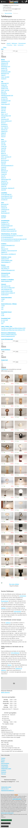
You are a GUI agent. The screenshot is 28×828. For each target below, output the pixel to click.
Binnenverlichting (8, 13)
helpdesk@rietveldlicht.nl (7, 790)
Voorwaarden (4, 765)
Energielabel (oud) (6, 318)
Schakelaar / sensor (6, 257)
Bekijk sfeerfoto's (5, 692)
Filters (4, 47)
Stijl (2, 81)
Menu (4, 1)
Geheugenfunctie (5, 273)
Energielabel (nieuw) (6, 312)
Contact (3, 758)
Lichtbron (3, 215)
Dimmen (3, 265)
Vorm (2, 202)
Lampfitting (4, 192)
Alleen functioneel (4, 826)
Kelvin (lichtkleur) (5, 349)
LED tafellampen (15, 652)
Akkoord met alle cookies (6, 820)
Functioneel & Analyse (5, 823)
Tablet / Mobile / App (6, 326)
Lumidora (3, 770)
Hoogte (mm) (4, 360)
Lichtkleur (4, 243)
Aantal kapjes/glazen (6, 297)
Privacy (3, 759)
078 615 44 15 (4, 788)
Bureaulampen (4, 601)
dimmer (9, 665)
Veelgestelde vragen (6, 768)
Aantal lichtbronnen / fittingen (9, 303)
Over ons (3, 773)
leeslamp (3, 608)
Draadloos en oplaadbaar (7, 279)
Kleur (2, 139)
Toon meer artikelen (14, 584)
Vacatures (3, 772)
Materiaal (3, 107)
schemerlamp (22, 595)
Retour (3, 761)
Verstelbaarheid (5, 220)
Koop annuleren (5, 763)
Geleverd (3, 284)
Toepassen (3, 56)
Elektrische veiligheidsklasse (8, 332)
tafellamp (8, 622)
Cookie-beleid (4, 766)
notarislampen (17, 611)
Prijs (2, 49)
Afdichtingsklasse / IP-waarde (9, 233)
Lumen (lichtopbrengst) (7, 339)
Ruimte (3, 59)
